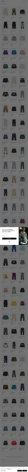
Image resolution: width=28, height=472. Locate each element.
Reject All (25, 470)
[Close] (27, 468)
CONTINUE (9, 238)
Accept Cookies (19, 470)
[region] (14, 469)
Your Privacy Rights (3, 470)
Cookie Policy (9, 469)
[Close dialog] (27, 227)
